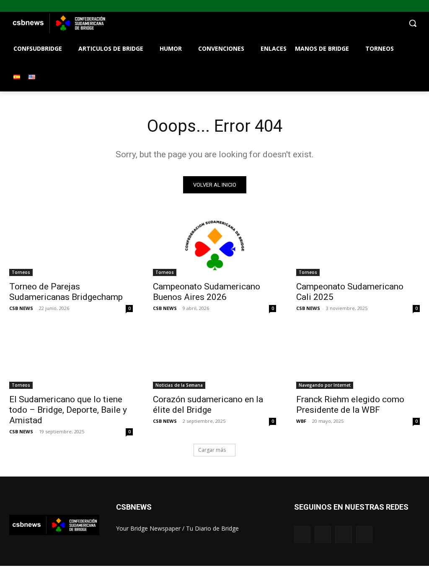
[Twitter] (412, 6)
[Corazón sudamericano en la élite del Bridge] (215, 358)
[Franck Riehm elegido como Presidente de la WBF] (358, 358)
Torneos (21, 272)
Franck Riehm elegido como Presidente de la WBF (350, 404)
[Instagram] (401, 6)
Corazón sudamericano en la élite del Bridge (208, 404)
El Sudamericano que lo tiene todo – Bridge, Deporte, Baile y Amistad (68, 409)
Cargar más (212, 449)
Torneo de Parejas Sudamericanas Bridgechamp (66, 291)
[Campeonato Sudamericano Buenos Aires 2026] (215, 245)
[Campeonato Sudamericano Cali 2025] (358, 245)
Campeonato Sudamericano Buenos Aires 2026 (206, 291)
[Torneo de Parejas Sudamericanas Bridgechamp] (71, 245)
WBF (301, 421)
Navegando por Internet (325, 385)
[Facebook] (389, 6)
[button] (264, 23)
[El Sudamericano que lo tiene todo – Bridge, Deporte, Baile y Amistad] (71, 358)
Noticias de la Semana (179, 385)
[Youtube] (424, 6)
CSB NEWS (21, 308)
